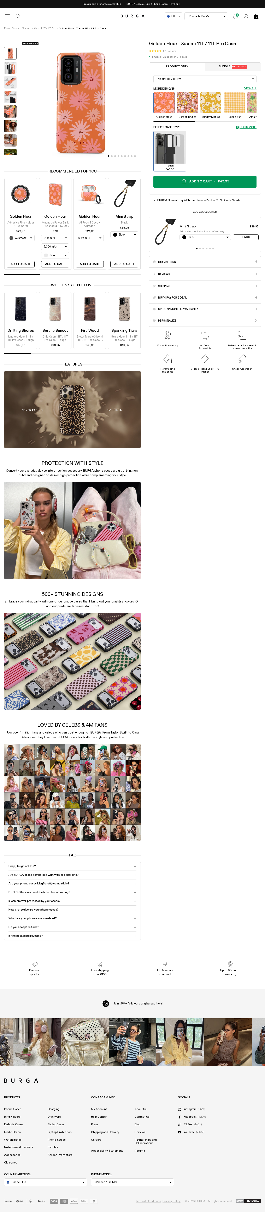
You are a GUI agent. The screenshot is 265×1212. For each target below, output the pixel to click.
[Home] (133, 16)
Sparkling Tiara (124, 331)
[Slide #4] (122, 156)
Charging (53, 1109)
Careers (96, 1139)
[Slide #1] (112, 156)
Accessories (12, 1155)
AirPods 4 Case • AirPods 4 (89, 224)
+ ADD (245, 237)
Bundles (53, 1147)
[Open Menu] (7, 16)
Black (124, 222)
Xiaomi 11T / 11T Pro (44, 28)
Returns (140, 1150)
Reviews (140, 1132)
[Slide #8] (135, 156)
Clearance (10, 1162)
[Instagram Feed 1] (132, 1042)
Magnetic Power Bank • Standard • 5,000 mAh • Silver (55, 224)
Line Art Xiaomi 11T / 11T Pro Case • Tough (21, 338)
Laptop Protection (60, 1132)
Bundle (232, 66)
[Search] (18, 16)
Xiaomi (26, 28)
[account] (246, 16)
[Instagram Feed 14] (85, 1042)
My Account (99, 1109)
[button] (162, 51)
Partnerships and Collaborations (146, 1141)
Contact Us (142, 1116)
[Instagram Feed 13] (37, 1042)
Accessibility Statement (107, 1150)
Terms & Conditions (148, 1201)
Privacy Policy (172, 1201)
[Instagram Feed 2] (180, 1042)
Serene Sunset (55, 331)
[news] (235, 16)
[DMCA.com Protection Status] (248, 1201)
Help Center (99, 1116)
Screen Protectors (60, 1155)
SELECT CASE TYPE (167, 127)
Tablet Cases (56, 1124)
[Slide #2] (115, 156)
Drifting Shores (20, 331)
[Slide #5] (125, 156)
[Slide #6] (128, 156)
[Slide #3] (118, 156)
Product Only (177, 66)
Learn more (248, 127)
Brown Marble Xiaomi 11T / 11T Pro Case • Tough (90, 338)
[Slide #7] (131, 156)
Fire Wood (90, 331)
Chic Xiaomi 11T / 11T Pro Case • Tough (55, 338)
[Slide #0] (108, 156)
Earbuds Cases (13, 1124)
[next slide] (10, 158)
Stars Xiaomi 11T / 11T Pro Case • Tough (124, 338)
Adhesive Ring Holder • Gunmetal (20, 224)
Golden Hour (21, 217)
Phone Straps (57, 1139)
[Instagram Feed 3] (228, 1042)
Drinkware (54, 1116)
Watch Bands (13, 1139)
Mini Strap (124, 217)
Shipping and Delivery (105, 1132)
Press (95, 1124)
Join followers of (138, 1003)
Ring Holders (12, 1116)
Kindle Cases (12, 1132)
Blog (137, 1124)
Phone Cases (11, 28)
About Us (141, 1109)
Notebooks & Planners (18, 1147)
